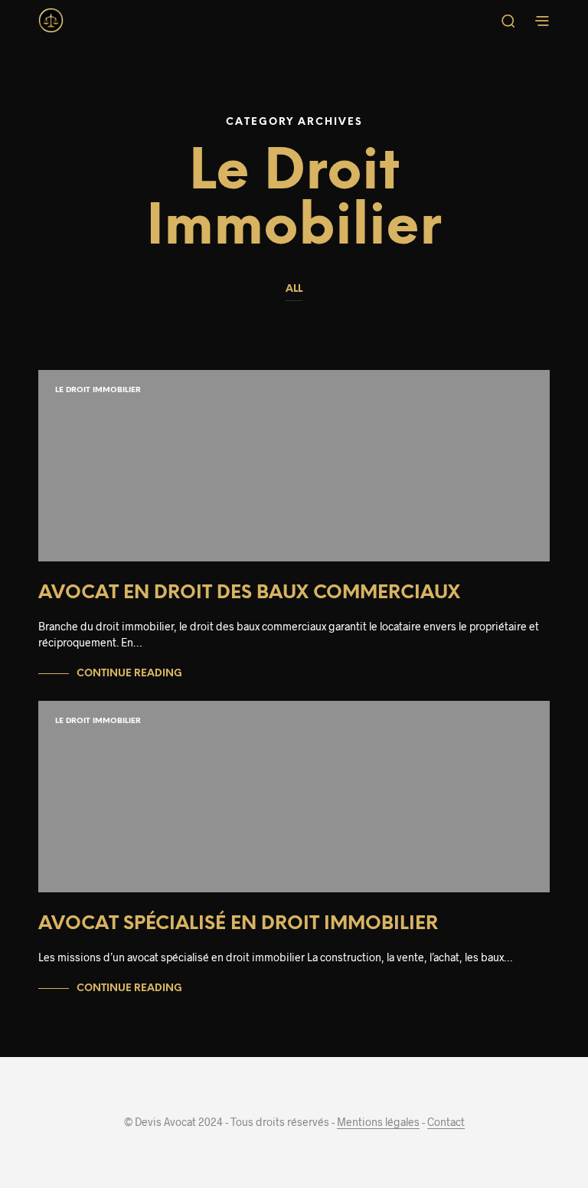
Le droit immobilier (98, 390)
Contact (446, 1122)
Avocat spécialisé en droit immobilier (238, 924)
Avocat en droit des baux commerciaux (249, 593)
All (294, 289)
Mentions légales (378, 1122)
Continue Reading (129, 674)
